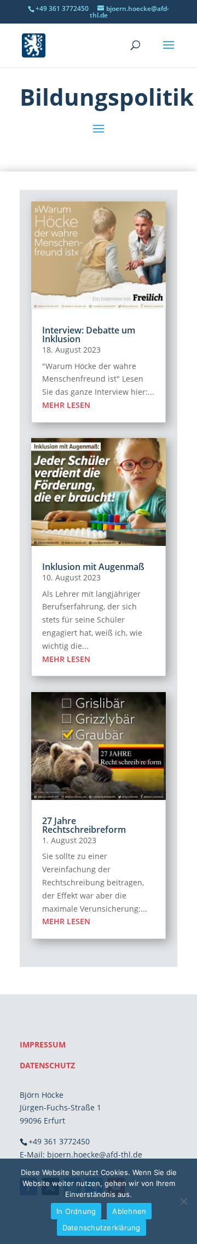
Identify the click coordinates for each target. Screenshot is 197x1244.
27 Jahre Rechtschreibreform (84, 825)
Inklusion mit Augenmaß (93, 567)
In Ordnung (76, 1211)
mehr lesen (66, 405)
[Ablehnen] (183, 1201)
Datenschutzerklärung (101, 1227)
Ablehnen (129, 1211)
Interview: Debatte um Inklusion (88, 334)
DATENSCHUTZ (47, 1065)
